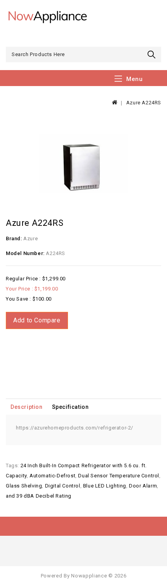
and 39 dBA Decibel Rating (38, 496)
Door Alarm (143, 486)
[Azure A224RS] (83, 164)
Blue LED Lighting (104, 486)
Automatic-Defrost (52, 476)
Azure (30, 238)
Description (26, 407)
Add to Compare (36, 320)
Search (152, 54)
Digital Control (62, 486)
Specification (70, 407)
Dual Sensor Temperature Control (118, 476)
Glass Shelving (24, 486)
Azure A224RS (143, 103)
